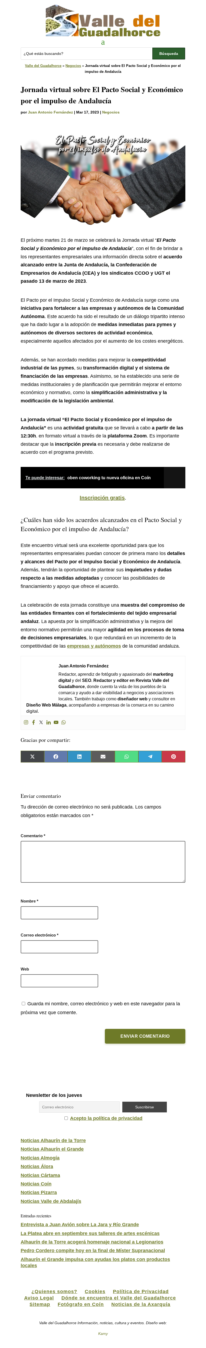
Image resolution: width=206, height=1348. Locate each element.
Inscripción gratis (102, 498)
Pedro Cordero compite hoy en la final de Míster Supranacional (93, 1250)
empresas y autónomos (94, 646)
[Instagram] (26, 723)
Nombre (29, 901)
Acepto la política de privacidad (106, 1118)
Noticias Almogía (40, 1158)
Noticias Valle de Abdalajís (51, 1201)
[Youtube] (56, 723)
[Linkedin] (48, 723)
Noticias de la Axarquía (140, 1304)
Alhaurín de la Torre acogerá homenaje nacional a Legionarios (92, 1242)
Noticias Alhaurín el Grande (52, 1149)
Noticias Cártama (40, 1175)
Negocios (73, 66)
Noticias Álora (37, 1166)
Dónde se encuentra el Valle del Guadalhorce (118, 1298)
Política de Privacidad (141, 1291)
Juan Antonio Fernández (50, 112)
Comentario (33, 835)
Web (25, 969)
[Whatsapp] (63, 723)
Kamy (103, 1333)
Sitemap (40, 1304)
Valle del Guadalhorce (43, 66)
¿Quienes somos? (54, 1291)
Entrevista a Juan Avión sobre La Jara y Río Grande (80, 1224)
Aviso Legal (39, 1298)
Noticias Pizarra (39, 1192)
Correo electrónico (39, 935)
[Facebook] (33, 723)
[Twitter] (41, 723)
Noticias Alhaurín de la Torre (53, 1140)
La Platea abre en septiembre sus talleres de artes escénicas (90, 1233)
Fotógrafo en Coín (81, 1304)
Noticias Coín (36, 1184)
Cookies (95, 1291)
